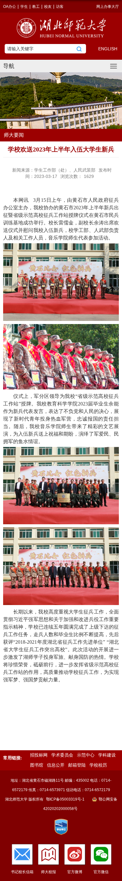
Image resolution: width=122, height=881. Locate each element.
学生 (24, 6)
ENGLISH (107, 48)
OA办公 (9, 6)
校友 (48, 6)
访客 (60, 6)
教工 (36, 6)
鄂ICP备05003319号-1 (65, 799)
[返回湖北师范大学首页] (61, 27)
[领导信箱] (22, 854)
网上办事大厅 (107, 6)
